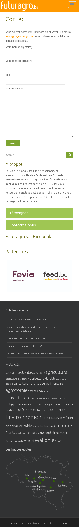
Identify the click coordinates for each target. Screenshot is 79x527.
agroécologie (36, 390)
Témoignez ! (19, 213)
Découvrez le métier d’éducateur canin (27, 338)
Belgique (11, 404)
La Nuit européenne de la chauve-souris (27, 319)
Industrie (47, 426)
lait (56, 426)
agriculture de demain (17, 378)
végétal (29, 440)
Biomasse (39, 404)
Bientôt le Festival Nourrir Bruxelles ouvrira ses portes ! (35, 353)
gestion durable (19, 426)
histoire (36, 427)
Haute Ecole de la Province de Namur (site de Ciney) (49, 487)
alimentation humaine (39, 398)
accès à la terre (12, 373)
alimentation (17, 397)
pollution (22, 433)
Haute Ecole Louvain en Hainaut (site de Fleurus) (37, 484)
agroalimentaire (52, 383)
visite (21, 441)
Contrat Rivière (41, 410)
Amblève (54, 398)
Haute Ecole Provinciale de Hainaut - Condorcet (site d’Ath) (25, 475)
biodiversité (26, 404)
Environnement (24, 417)
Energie (60, 409)
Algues (47, 391)
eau (52, 409)
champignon (48, 404)
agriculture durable (43, 378)
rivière (29, 433)
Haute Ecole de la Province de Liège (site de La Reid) (59, 482)
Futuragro (14, 523)
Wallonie (45, 440)
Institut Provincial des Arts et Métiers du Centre (33, 478)
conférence (25, 409)
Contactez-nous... (24, 225)
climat (58, 404)
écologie (58, 441)
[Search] (69, 155)
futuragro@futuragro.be (19, 36)
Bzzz (55, 523)
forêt (69, 418)
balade (62, 398)
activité (25, 372)
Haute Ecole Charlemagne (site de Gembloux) (43, 478)
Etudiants (51, 418)
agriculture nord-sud (27, 383)
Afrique (40, 372)
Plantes (11, 433)
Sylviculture (12, 441)
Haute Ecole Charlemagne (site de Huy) (52, 478)
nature (65, 425)
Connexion (64, 523)
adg (33, 373)
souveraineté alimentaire (50, 432)
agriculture (56, 372)
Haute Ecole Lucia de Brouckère (38, 472)
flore (62, 418)
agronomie (17, 390)
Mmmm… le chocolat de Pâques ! (24, 346)
